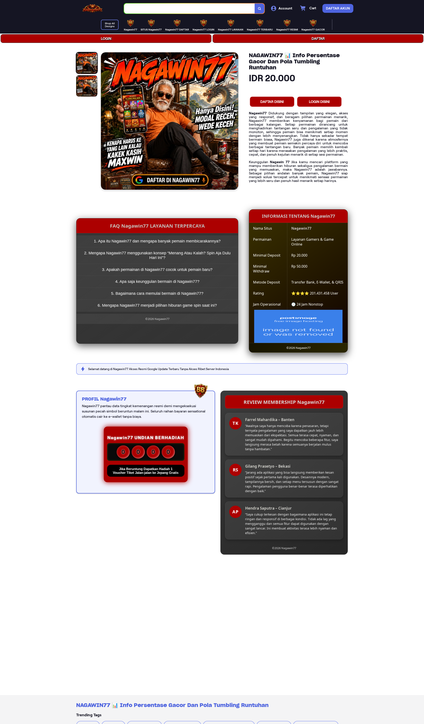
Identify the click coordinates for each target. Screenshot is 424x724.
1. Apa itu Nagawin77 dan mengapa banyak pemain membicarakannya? (157, 241)
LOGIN (106, 38)
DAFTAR (318, 38)
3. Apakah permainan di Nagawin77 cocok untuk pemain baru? (157, 269)
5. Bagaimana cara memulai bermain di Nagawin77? (157, 293)
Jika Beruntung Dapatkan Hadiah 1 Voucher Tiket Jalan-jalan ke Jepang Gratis (145, 470)
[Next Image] (234, 121)
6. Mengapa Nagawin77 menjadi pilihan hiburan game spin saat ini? (157, 305)
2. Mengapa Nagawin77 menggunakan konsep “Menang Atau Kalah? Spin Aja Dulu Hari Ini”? (157, 255)
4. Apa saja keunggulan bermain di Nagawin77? (157, 281)
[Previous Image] (104, 121)
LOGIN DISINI (319, 102)
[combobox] (189, 8)
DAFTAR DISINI (272, 102)
